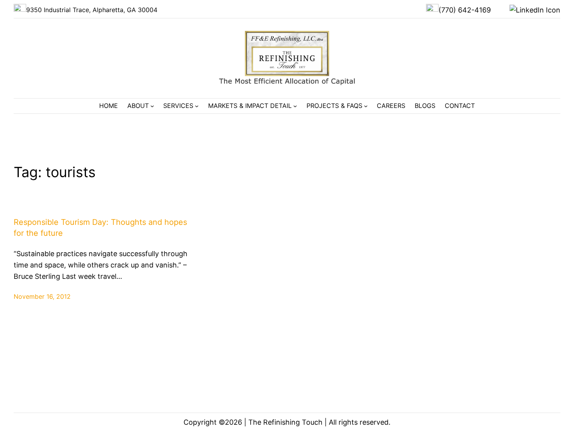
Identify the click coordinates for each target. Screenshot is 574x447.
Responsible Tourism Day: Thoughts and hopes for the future (100, 227)
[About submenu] (152, 106)
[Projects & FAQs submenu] (366, 106)
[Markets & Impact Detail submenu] (295, 106)
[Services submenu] (197, 106)
